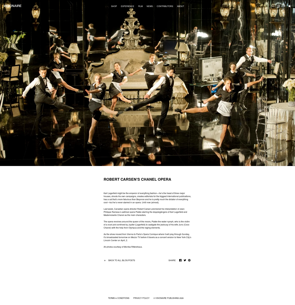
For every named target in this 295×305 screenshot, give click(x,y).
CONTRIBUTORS (165, 6)
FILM (140, 6)
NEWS (150, 6)
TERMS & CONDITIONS (119, 298)
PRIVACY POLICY (141, 298)
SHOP (114, 6)
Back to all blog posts (119, 260)
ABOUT (180, 6)
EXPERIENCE (127, 6)
